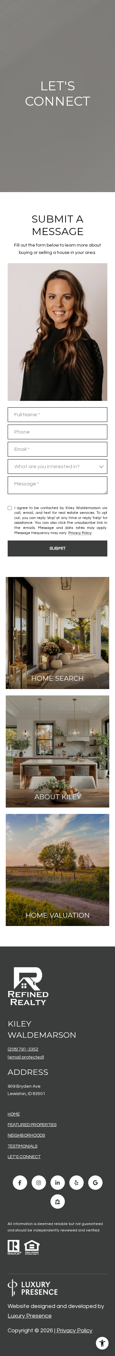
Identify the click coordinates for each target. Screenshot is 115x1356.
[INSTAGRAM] (39, 1182)
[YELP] (76, 1182)
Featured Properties (32, 1125)
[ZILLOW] (57, 1201)
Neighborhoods (26, 1135)
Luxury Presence (30, 1316)
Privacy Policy (80, 533)
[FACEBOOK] (20, 1182)
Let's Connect (24, 1157)
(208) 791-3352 (23, 1049)
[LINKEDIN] (57, 1182)
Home (14, 1114)
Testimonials (22, 1146)
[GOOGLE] (95, 1182)
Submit (57, 548)
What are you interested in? (47, 466)
